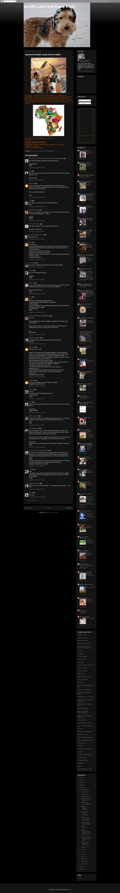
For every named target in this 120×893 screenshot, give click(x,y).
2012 (81, 780)
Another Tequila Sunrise (87, 193)
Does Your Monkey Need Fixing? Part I (85, 818)
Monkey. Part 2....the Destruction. (85, 813)
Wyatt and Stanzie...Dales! (85, 769)
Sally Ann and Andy (34, 337)
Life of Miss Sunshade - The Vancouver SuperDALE (87, 404)
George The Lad (84, 481)
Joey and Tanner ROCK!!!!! (85, 799)
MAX (26, 98)
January (83, 863)
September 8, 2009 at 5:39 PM (37, 220)
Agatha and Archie (34, 483)
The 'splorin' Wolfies (86, 206)
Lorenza (31, 389)
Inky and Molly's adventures (84, 551)
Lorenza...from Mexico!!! (84, 689)
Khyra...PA (81, 682)
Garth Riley (81, 662)
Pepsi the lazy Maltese (86, 371)
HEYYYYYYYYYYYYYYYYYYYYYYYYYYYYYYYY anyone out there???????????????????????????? (87, 501)
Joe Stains (32, 263)
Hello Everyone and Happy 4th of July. (90, 295)
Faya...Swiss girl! (82, 656)
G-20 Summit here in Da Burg (86, 803)
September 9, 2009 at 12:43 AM (37, 386)
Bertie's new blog (82, 640)
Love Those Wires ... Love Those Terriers (86, 430)
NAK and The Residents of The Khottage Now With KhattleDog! (46, 158)
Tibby (30, 469)
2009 (81, 787)
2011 (81, 782)
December (84, 789)
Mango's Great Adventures (84, 537)
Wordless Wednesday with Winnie (89, 246)
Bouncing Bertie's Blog (86, 175)
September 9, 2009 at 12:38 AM (37, 377)
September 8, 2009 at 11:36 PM (37, 334)
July (82, 849)
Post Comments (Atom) (52, 512)
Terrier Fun (83, 242)
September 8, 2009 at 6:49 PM (37, 259)
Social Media (89, 219)
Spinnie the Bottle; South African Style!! (86, 838)
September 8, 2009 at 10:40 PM (37, 293)
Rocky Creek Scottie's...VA (85, 749)
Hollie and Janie (33, 416)
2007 (81, 869)
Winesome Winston (85, 347)
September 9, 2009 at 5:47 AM (37, 412)
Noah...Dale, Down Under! (85, 725)
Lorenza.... (89, 385)
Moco (30, 492)
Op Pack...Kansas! (83, 734)
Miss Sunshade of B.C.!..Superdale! (83, 712)
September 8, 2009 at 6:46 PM (37, 239)
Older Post (69, 508)
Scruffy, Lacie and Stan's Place (49, 6)
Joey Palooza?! (83, 611)
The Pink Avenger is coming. (89, 448)
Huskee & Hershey (85, 417)
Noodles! (80, 728)
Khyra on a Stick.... (84, 827)
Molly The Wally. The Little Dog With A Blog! (86, 291)
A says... (88, 373)
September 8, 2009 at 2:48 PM (37, 167)
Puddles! (80, 746)
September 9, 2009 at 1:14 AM (37, 398)
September (84, 796)
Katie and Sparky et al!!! (84, 676)
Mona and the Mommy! (84, 723)
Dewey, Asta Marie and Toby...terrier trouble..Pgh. (85, 647)
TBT (87, 348)
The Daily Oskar (84, 564)
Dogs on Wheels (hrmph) (88, 233)
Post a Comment (31, 500)
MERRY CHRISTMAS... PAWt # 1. (90, 259)
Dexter (30, 270)
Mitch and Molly (84, 150)
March (83, 859)
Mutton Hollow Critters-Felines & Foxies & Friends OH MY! (87, 333)
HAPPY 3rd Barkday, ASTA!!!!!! (84, 808)
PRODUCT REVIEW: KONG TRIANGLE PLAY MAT (89, 339)
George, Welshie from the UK (86, 665)
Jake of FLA (81, 673)
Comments (83, 103)
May (82, 854)
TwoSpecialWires (33, 428)
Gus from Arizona (82, 668)
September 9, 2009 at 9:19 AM (37, 425)
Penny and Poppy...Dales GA (86, 740)
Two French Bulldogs (86, 218)
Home (49, 508)
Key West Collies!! (83, 679)
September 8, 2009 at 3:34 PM (37, 206)
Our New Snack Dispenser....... (85, 843)
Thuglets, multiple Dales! (84, 754)
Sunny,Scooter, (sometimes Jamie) (38, 450)
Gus (30, 200)
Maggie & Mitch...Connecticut (86, 697)
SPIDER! (88, 307)
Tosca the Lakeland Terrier (36, 234)
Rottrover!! (81, 751)
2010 (81, 785)
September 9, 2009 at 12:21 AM (37, 343)
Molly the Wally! (82, 720)
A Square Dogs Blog (86, 572)
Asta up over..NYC (83, 637)
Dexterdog (81, 653)
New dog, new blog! (85, 176)
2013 (81, 778)
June (82, 852)
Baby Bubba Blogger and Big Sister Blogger (86, 444)
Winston (80, 766)
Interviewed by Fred (85, 397)
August (83, 847)
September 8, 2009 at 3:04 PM (37, 197)
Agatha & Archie (82, 635)
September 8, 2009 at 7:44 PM (37, 267)
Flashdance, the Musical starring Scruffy (90, 515)
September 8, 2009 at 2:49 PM (37, 180)
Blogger (69, 889)
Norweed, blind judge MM (85, 731)
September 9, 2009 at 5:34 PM (37, 466)
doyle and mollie (85, 457)
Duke (30, 402)
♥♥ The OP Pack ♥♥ (34, 224)
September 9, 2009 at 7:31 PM (37, 489)
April (82, 856)
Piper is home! (90, 618)
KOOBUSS (83, 524)
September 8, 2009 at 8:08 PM (37, 279)
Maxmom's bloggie (83, 708)
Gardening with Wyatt (86, 181)
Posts (81, 100)
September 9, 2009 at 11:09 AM (37, 447)
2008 (81, 866)
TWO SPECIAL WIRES (86, 230)
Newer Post (28, 508)
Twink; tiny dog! (82, 757)
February (84, 861)
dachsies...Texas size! (84, 643)
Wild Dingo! (81, 763)
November (84, 792)
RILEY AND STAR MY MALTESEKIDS (39, 315)
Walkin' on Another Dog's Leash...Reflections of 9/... (86, 832)
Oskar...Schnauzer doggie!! (85, 737)
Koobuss (31, 283)
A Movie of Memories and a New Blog (90, 541)
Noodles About (84, 598)
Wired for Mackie (85, 617)
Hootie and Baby (82, 671)
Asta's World (83, 359)
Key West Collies (85, 162)
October (83, 794)
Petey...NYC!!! (81, 743)
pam (30, 171)
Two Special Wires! (83, 760)
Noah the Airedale (34, 210)
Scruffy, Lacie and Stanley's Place (85, 60)
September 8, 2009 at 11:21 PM (37, 312)
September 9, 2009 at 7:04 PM (37, 480)
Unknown (31, 183)
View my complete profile (85, 71)
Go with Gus (83, 396)
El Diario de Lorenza (86, 383)
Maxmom (31, 347)
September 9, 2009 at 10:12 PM (37, 497)
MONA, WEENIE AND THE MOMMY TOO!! (86, 285)
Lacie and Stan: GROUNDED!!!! (86, 823)
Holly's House (84, 469)
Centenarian (89, 406)
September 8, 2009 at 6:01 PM (37, 231)
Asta (30, 242)
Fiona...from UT (82, 659)
